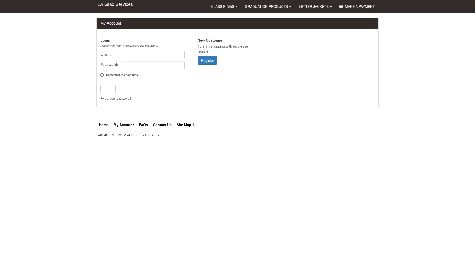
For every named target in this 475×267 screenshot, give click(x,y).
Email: (105, 54)
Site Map (184, 124)
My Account (124, 124)
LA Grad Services (115, 4)
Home (104, 124)
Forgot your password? (115, 98)
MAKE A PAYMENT (359, 6)
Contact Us (162, 124)
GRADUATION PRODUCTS (267, 6)
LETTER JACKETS (314, 6)
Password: (109, 64)
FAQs (143, 124)
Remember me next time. (122, 75)
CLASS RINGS (223, 6)
